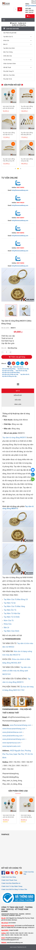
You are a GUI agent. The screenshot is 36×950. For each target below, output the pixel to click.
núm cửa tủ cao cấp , (22, 370)
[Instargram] (12, 873)
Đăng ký (33, 3)
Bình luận (17, 404)
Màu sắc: (4, 348)
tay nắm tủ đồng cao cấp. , (9, 376)
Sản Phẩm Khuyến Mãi (9, 33)
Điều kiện (18, 400)
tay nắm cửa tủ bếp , (8, 370)
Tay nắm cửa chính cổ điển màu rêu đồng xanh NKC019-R (16, 670)
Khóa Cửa (6, 40)
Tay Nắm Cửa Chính (9, 48)
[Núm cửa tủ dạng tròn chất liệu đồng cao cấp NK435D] (27, 804)
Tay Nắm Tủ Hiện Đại (12, 613)
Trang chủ (14, 23)
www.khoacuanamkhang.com (13, 729)
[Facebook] (3, 873)
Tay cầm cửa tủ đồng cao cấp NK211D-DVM (9, 134)
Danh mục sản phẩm (12, 28)
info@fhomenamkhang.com (20, 190)
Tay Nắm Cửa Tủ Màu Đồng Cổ (16, 599)
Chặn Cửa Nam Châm (9, 63)
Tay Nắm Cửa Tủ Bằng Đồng (19, 25)
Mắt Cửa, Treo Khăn (9, 75)
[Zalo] (33, 474)
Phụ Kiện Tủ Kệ (7, 79)
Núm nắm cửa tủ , (18, 367)
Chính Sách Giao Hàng (8, 877)
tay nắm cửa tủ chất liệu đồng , (11, 372)
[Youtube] (8, 873)
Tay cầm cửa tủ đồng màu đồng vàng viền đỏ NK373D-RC (9, 160)
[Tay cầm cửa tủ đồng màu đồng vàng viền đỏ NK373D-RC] (9, 148)
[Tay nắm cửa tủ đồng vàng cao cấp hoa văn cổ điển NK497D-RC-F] (27, 95)
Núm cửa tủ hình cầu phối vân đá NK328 (9, 107)
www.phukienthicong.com (12, 736)
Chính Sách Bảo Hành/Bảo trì (10, 883)
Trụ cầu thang (7, 59)
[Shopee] (16, 873)
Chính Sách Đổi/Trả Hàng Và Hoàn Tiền (14, 889)
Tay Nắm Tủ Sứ (10, 603)
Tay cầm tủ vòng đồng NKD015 (14, 438)
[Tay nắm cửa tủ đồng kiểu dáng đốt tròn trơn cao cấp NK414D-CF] (27, 121)
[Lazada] (21, 873)
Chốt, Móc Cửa (7, 56)
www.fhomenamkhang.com (20, 725)
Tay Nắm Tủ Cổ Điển (12, 617)
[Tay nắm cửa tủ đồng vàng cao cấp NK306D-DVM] (27, 148)
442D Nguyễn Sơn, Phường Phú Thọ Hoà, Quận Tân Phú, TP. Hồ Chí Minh (17, 754)
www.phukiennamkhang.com (13, 739)
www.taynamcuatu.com (11, 746)
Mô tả (18, 391)
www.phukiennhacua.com (12, 732)
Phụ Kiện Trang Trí (8, 71)
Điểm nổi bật (18, 395)
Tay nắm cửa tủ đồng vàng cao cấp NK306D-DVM (27, 160)
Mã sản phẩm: (5, 328)
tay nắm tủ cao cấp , (23, 368)
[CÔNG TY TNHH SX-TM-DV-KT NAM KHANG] (33, 470)
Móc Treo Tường (8, 52)
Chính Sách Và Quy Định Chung (11, 886)
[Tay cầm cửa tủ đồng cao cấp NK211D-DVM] (9, 121)
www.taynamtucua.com (11, 743)
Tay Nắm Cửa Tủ (22, 23)
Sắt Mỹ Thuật (7, 67)
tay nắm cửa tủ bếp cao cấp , (10, 374)
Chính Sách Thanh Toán (9, 880)
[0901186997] (33, 479)
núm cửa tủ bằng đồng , (9, 368)
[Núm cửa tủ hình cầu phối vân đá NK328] (9, 95)
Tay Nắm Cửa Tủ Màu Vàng (14, 606)
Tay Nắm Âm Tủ (10, 610)
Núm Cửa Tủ (8, 620)
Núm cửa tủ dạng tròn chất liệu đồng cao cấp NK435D (26, 817)
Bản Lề (5, 44)
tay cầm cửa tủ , (25, 374)
